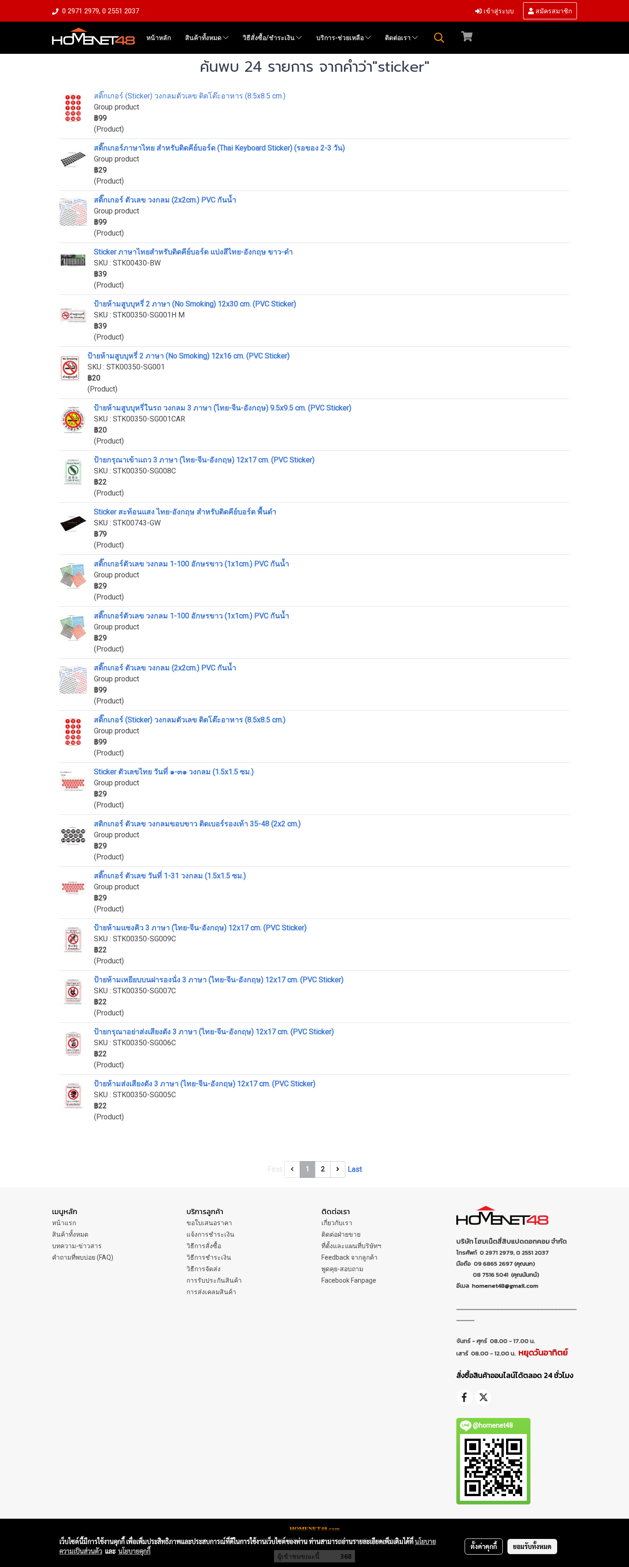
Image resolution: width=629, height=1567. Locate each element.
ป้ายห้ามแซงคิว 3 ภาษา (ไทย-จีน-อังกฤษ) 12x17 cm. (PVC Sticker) (200, 927)
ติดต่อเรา (398, 37)
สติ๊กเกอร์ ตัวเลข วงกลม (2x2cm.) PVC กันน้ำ (165, 200)
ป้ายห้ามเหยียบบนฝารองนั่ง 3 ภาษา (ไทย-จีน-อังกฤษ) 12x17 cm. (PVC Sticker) (219, 979)
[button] (439, 37)
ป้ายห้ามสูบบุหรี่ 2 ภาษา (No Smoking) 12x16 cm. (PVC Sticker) (188, 355)
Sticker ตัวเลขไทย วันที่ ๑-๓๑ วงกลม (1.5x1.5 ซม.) (174, 771)
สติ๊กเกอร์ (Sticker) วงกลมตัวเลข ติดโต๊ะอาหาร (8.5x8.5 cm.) (189, 96)
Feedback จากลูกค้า (349, 1257)
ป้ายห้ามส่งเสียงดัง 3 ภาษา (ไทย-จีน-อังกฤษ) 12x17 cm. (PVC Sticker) (204, 1083)
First (275, 1169)
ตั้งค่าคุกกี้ (484, 1546)
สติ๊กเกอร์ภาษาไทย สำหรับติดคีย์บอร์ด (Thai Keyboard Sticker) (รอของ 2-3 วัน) (219, 148)
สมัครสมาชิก (553, 10)
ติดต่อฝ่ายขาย (341, 1234)
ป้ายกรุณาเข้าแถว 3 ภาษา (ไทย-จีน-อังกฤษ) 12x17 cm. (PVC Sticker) (204, 459)
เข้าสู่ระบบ (498, 10)
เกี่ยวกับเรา (336, 1223)
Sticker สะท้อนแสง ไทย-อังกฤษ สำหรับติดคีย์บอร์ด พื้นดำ (185, 511)
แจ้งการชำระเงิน (210, 1234)
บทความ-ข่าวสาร (77, 1246)
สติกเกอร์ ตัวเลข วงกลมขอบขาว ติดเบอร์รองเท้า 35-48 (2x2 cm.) (197, 823)
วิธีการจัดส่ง (203, 1269)
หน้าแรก (64, 1223)
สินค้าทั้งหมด (204, 37)
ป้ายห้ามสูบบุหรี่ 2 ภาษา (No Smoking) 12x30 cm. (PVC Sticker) (195, 304)
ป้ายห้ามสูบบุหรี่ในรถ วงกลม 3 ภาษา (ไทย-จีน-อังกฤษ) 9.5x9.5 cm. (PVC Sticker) (222, 407)
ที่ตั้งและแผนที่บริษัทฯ (351, 1246)
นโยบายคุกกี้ (134, 1551)
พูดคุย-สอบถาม (342, 1269)
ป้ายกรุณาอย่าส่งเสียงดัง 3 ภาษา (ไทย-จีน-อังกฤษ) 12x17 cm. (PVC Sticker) (214, 1031)
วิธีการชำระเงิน (208, 1257)
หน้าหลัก (158, 37)
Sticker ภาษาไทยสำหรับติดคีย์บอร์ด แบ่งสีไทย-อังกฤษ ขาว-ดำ (193, 252)
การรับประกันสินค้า (214, 1280)
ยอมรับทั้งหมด (532, 1546)
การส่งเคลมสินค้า (211, 1292)
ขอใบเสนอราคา (209, 1223)
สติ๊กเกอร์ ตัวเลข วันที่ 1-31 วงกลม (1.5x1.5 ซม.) (170, 875)
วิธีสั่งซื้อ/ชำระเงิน (269, 37)
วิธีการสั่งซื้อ (203, 1246)
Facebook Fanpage (348, 1280)
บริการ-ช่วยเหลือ (340, 37)
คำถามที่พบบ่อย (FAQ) (82, 1257)
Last (355, 1169)
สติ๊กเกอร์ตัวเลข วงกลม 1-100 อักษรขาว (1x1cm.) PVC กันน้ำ (191, 563)
